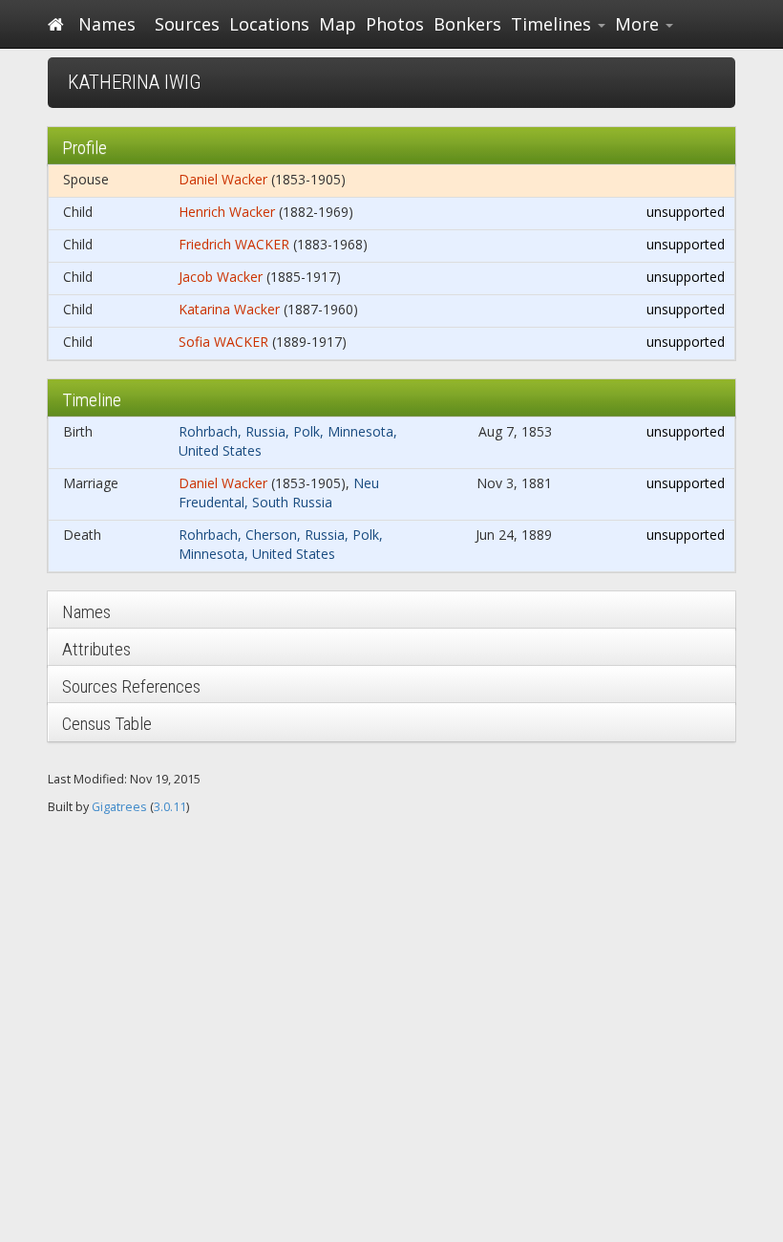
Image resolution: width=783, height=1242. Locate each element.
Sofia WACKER (223, 341)
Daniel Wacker (223, 179)
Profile (84, 148)
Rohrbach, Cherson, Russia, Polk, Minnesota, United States (281, 544)
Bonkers (467, 23)
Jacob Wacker (221, 277)
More (639, 23)
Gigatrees (119, 807)
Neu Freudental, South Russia (279, 492)
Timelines (553, 23)
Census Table (107, 724)
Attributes (96, 649)
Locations (269, 23)
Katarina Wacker (229, 309)
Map (337, 23)
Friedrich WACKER (234, 244)
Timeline (91, 400)
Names (107, 23)
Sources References (131, 686)
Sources (187, 23)
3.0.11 (170, 807)
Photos (395, 23)
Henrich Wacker (227, 212)
